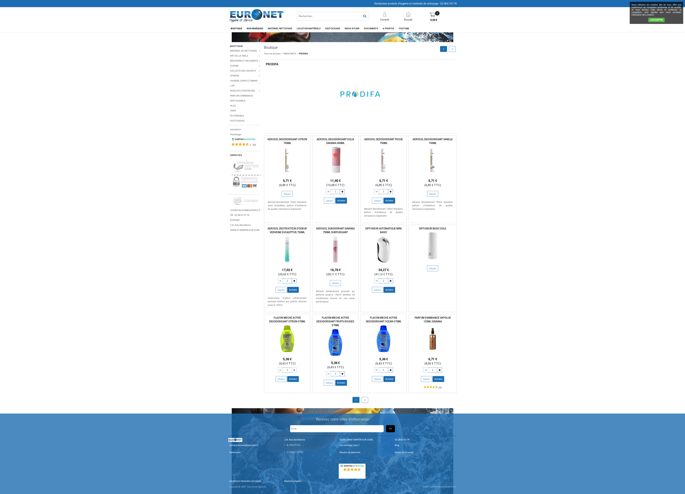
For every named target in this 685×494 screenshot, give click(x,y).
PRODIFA (303, 53)
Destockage (332, 28)
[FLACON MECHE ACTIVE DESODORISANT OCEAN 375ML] (383, 353)
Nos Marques (255, 28)
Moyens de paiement (350, 452)
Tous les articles (272, 53)
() (253, 144)
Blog (397, 445)
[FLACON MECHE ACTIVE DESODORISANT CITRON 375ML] (287, 353)
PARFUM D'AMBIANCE (241, 95)
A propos (388, 28)
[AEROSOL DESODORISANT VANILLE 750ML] (432, 174)
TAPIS (233, 110)
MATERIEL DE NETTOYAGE (243, 50)
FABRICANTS (289, 53)
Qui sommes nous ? (349, 445)
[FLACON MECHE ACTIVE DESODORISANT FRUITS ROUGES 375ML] (335, 356)
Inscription (235, 129)
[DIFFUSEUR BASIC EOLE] (432, 260)
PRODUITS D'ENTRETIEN (242, 90)
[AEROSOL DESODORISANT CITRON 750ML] (287, 174)
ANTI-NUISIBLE (237, 100)
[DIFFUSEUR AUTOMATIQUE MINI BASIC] (383, 263)
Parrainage (235, 134)
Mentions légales (292, 481)
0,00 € (433, 20)
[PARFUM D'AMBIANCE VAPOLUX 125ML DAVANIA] (432, 353)
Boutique (236, 28)
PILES (233, 105)
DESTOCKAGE (237, 120)
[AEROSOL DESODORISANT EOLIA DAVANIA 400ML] (335, 174)
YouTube (404, 28)
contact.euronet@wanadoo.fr (245, 210)
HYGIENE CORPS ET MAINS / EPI (244, 83)
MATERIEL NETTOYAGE (280, 28)
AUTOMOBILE (237, 115)
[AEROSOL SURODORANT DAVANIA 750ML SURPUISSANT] (335, 263)
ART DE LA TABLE (239, 55)
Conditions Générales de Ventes (245, 481)
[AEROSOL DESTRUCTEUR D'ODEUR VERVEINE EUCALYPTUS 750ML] (287, 263)
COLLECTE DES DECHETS (243, 70)
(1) (440, 387)
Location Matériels (309, 28)
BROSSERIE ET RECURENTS (244, 60)
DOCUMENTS (371, 28)
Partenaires (235, 452)
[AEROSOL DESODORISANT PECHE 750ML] (383, 174)
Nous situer (352, 28)
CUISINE (234, 65)
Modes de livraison (404, 452)
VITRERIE (234, 75)
